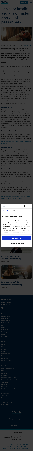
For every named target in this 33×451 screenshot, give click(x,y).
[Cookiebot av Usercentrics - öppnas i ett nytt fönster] (24, 206)
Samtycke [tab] (6, 210)
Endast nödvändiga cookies (16, 243)
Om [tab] (27, 210)
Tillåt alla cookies (16, 238)
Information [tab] (16, 210)
